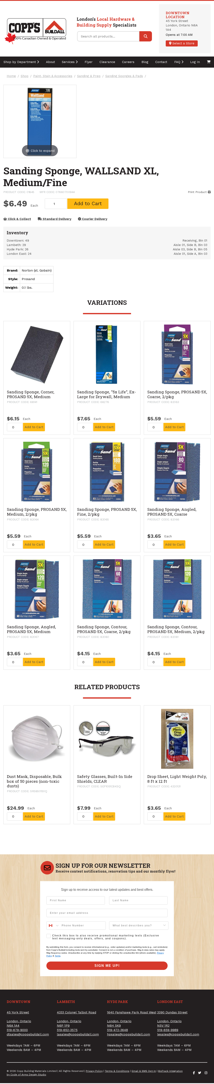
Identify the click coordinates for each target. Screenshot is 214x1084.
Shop (24, 76)
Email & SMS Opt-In (144, 1071)
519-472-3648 (117, 1030)
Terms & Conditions (117, 1071)
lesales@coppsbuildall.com (178, 1034)
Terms (57, 956)
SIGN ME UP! (107, 965)
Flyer (89, 62)
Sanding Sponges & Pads (124, 76)
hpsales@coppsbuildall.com (128, 1034)
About (50, 62)
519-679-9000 (17, 1030)
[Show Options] (164, 926)
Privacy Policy (94, 1071)
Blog (144, 62)
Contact (161, 62)
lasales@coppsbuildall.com (78, 1034)
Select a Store (182, 43)
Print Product (198, 192)
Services (69, 62)
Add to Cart (88, 203)
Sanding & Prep (89, 76)
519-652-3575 (67, 1030)
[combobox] (53, 926)
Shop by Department (20, 62)
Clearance (107, 62)
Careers (128, 62)
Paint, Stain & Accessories (52, 76)
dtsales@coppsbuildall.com (28, 1034)
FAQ (177, 62)
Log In (195, 62)
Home (11, 76)
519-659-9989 (167, 1030)
